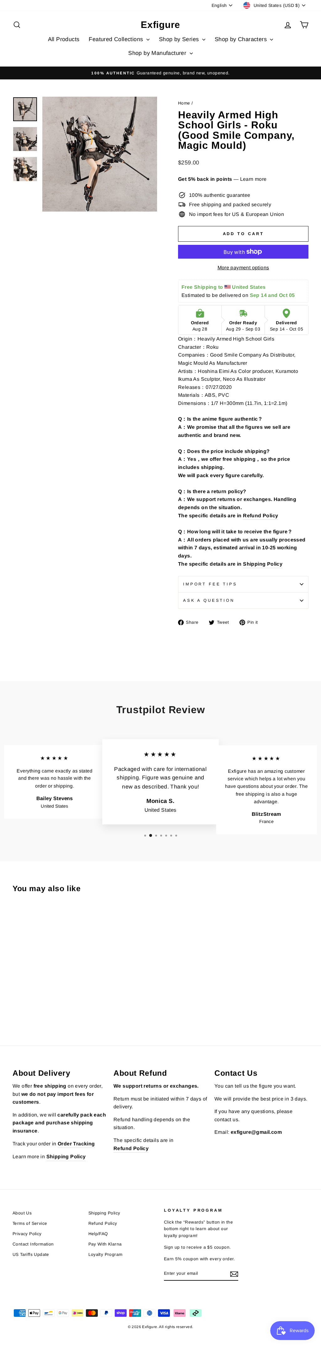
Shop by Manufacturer (158, 53)
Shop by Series (180, 39)
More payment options (243, 267)
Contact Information (33, 1244)
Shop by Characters (242, 39)
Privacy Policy (27, 1233)
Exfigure (160, 24)
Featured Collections (117, 39)
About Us (22, 1213)
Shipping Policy (262, 564)
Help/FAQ (98, 1233)
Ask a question (208, 600)
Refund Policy (260, 515)
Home (184, 103)
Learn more (253, 179)
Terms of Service (30, 1223)
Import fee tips (210, 584)
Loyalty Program (105, 1254)
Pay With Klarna (105, 1244)
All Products (64, 39)
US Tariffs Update (31, 1254)
